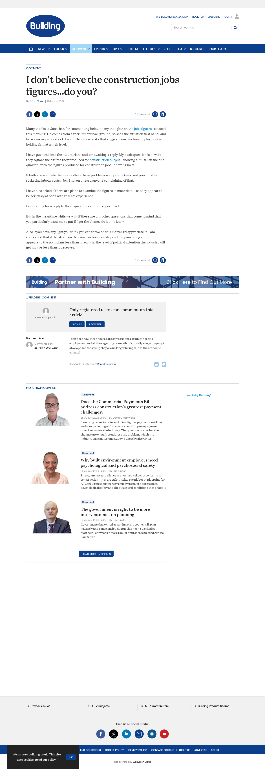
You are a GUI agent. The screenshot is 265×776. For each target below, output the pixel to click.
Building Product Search (213, 706)
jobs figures (143, 128)
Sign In (228, 16)
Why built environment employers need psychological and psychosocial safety (119, 462)
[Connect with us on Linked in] (126, 734)
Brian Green (37, 101)
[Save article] (163, 114)
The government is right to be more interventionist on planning (115, 511)
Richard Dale (35, 338)
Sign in (118, 107)
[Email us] (139, 734)
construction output (105, 159)
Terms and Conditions (86, 750)
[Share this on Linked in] (45, 114)
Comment (33, 68)
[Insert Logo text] (45, 36)
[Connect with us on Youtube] (164, 734)
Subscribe (214, 16)
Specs (215, 750)
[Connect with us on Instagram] (152, 734)
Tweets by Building (198, 395)
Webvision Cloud (142, 761)
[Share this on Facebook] (29, 114)
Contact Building (162, 750)
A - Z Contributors (157, 706)
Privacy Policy (137, 750)
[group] (218, 48)
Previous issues (40, 706)
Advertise (200, 750)
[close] (166, 107)
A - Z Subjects (100, 706)
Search (235, 27)
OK (71, 757)
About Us (184, 750)
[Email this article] (52, 114)
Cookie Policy (114, 750)
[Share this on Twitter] (37, 114)
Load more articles (96, 554)
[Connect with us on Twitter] (113, 734)
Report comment (107, 364)
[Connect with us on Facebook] (100, 734)
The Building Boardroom (172, 16)
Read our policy (45, 759)
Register (198, 16)
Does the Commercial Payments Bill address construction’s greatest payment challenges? (121, 407)
